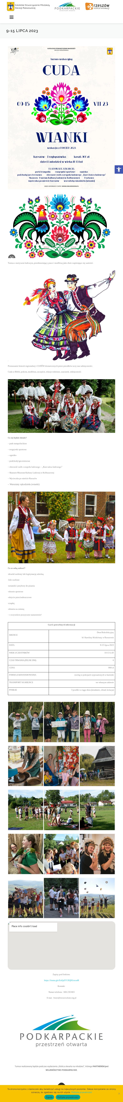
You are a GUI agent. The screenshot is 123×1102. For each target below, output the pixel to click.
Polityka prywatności (81, 1092)
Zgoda (49, 1097)
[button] (119, 169)
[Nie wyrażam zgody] (119, 1093)
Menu (11, 17)
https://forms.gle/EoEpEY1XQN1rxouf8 (61, 980)
